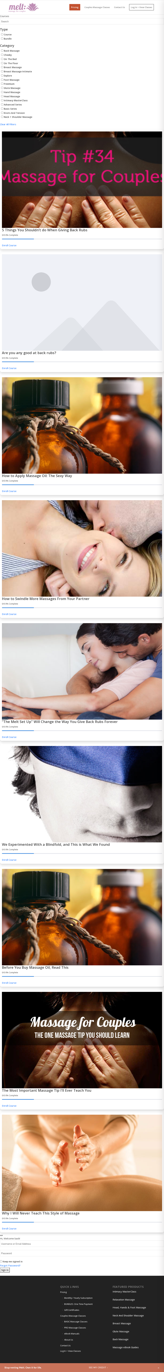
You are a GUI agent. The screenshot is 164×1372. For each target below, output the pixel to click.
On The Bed (10, 59)
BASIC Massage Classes (75, 1321)
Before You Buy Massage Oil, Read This (35, 967)
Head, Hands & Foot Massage (129, 1307)
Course (7, 34)
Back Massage (11, 50)
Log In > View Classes (70, 1350)
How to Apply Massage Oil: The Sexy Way (37, 475)
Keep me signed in (13, 1261)
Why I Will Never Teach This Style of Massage (41, 1213)
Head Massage (11, 96)
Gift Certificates (71, 1310)
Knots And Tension (14, 112)
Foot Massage (11, 79)
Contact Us (65, 1345)
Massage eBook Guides (126, 1347)
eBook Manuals (71, 1333)
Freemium (8, 83)
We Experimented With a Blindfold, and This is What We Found (56, 844)
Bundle (7, 38)
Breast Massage (12, 67)
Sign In (4, 1270)
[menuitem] (74, 7)
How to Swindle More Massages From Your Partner (46, 598)
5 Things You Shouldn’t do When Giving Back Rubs (44, 229)
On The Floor (10, 63)
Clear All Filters (8, 124)
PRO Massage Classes (75, 1327)
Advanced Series (12, 104)
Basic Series (10, 108)
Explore (7, 75)
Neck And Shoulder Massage (128, 1315)
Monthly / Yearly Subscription (78, 1297)
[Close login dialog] (1, 1235)
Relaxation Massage (124, 1299)
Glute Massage (11, 88)
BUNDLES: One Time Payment (78, 1304)
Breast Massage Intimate (17, 71)
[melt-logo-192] (23, 7)
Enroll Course (9, 245)
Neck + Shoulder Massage (17, 116)
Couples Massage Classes (73, 1315)
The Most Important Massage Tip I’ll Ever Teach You (46, 1090)
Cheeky (7, 54)
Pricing (63, 1292)
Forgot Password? (10, 1265)
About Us (68, 1339)
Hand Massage (11, 92)
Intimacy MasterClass (15, 100)
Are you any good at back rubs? (29, 352)
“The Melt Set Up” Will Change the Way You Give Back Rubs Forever (60, 721)
